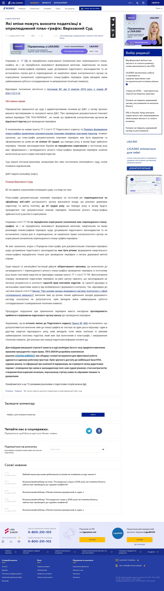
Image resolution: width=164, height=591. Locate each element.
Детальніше (139, 544)
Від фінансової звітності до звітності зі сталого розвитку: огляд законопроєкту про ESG (140, 63)
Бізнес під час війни (92, 8)
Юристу (46, 3)
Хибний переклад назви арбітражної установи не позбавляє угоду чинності (59, 474)
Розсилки (76, 574)
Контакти (76, 577)
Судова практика (13, 19)
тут (86, 339)
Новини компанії (43, 566)
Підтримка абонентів (81, 566)
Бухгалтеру (60, 3)
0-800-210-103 (39, 532)
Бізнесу (34, 3)
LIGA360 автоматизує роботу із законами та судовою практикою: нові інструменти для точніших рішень (142, 78)
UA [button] (129, 3)
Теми (158, 8)
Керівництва (42, 570)
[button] (3, 2)
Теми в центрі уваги (44, 577)
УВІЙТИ (93, 415)
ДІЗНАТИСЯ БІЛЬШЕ (139, 168)
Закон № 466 (79, 323)
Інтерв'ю (47, 9)
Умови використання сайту (12, 577)
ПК (26, 60)
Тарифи (92, 540)
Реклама (5, 581)
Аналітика (34, 9)
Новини (21, 9)
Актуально (70, 9)
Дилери (5, 570)
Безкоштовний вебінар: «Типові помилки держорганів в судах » (53, 492)
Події (58, 9)
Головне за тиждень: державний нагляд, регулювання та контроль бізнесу (142, 103)
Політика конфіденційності (12, 574)
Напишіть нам (78, 570)
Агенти (4, 566)
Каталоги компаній (44, 574)
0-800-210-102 (39, 541)
